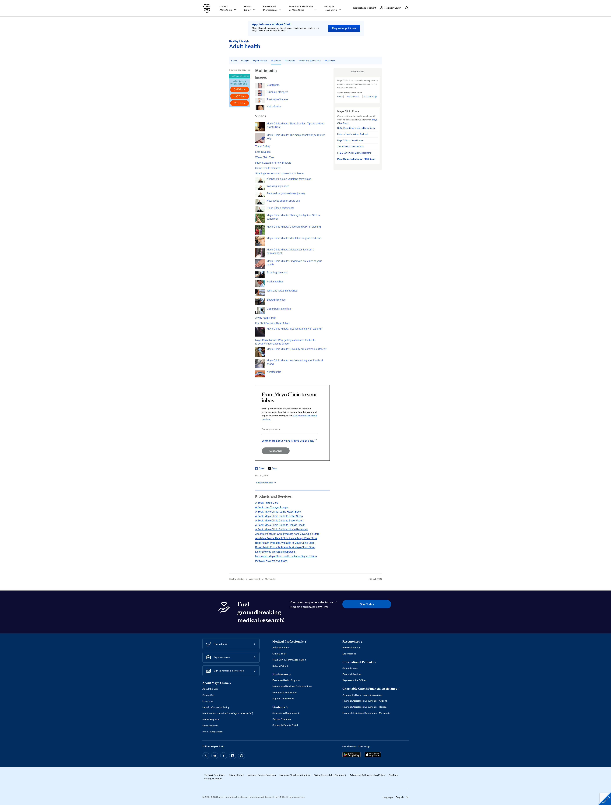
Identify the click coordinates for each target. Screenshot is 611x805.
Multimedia (276, 61)
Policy (340, 96)
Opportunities (353, 96)
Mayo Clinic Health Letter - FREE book (356, 159)
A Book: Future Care (266, 502)
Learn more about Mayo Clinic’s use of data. (288, 440)
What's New (329, 61)
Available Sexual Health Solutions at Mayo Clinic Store (286, 538)
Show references (264, 482)
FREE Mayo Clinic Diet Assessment (354, 153)
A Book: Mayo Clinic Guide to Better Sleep (279, 516)
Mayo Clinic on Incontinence (350, 140)
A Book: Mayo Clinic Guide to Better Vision (279, 520)
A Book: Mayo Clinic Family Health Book (278, 511)
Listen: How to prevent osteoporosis (275, 551)
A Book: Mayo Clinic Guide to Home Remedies (281, 529)
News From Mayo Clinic (310, 61)
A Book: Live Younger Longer (271, 507)
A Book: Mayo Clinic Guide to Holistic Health (280, 525)
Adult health (244, 46)
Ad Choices (369, 96)
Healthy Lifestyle (239, 41)
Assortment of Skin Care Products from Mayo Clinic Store (287, 534)
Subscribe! (275, 450)
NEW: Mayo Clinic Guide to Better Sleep (356, 128)
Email (263, 438)
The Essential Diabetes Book (350, 146)
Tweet (274, 468)
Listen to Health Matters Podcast (352, 134)
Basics (234, 61)
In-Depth (245, 61)
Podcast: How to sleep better (271, 560)
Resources (290, 61)
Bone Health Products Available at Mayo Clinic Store (285, 542)
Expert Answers (260, 61)
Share (261, 468)
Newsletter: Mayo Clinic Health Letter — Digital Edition (286, 556)
